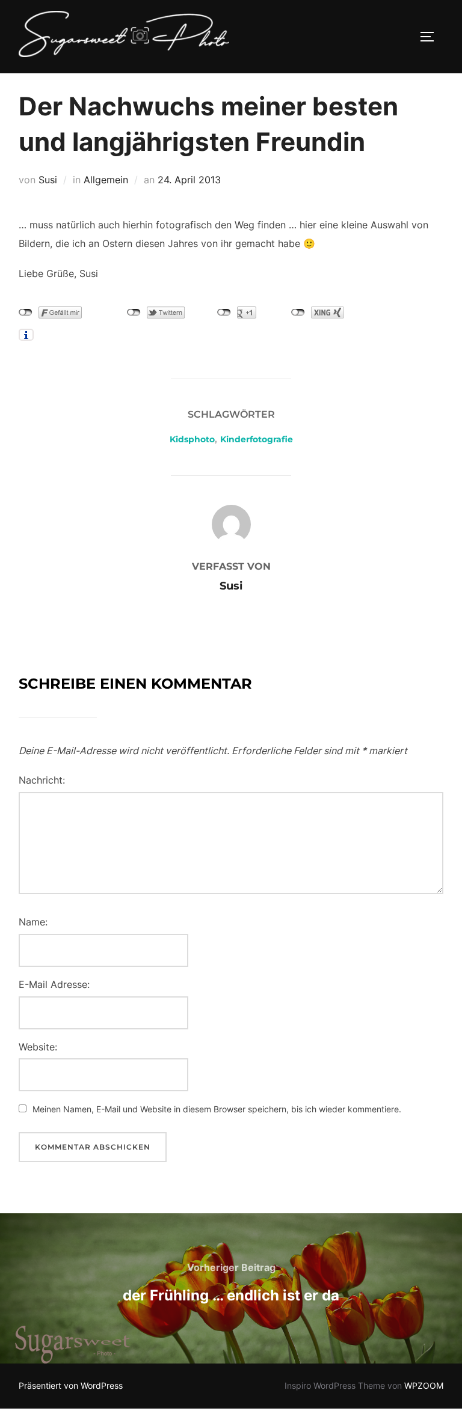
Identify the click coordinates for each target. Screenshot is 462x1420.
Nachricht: (42, 780)
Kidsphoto (192, 439)
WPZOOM (423, 1385)
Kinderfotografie (256, 439)
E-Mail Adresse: (54, 984)
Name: (33, 922)
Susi (47, 180)
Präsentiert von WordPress (71, 1385)
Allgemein (106, 180)
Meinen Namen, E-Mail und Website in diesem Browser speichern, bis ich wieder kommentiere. (216, 1109)
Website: (38, 1047)
